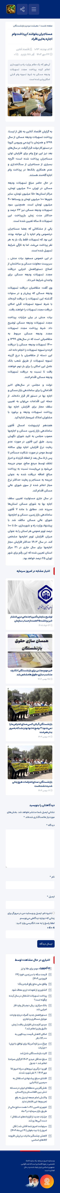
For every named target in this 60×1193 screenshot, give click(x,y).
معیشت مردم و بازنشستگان (25, 26)
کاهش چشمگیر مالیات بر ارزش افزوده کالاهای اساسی (27, 1138)
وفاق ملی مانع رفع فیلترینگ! (32, 984)
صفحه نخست (46, 26)
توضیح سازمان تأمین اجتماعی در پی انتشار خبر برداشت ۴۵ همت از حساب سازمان (31, 619)
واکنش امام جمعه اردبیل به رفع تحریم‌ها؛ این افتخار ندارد (31, 1099)
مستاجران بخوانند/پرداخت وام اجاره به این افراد (32, 36)
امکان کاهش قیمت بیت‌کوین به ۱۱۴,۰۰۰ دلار (31, 1036)
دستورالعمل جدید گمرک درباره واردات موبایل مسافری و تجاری (28, 1017)
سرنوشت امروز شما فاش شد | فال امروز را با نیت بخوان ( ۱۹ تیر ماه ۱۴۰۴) (29, 1128)
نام (52, 877)
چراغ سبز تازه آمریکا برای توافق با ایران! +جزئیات (28, 1046)
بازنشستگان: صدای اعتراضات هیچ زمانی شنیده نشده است (32, 784)
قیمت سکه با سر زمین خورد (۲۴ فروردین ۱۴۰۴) (31, 976)
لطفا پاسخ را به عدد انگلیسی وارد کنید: (35, 923)
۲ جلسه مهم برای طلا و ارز (34, 968)
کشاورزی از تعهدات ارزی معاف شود (29, 990)
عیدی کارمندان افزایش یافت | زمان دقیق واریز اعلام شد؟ (29, 1026)
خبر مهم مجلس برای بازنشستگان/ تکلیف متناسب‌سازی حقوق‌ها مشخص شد (31, 673)
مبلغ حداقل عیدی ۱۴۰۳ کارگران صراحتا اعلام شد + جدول (27, 1061)
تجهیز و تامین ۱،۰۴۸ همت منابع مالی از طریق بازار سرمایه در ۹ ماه (27, 1109)
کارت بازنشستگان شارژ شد (33, 1053)
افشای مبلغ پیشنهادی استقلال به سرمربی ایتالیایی (30, 1080)
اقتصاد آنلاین (22, 49)
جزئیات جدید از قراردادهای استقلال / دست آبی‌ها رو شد (28, 1118)
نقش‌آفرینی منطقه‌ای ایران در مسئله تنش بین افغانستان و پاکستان (28, 1090)
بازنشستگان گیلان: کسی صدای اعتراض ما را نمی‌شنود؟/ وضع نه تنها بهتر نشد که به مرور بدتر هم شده (30, 728)
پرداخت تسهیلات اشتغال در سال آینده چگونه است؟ (28, 998)
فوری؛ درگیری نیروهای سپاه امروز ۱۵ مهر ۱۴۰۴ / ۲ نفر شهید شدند (28, 1071)
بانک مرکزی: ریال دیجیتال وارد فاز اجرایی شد (30, 1007)
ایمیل (51, 896)
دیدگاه (50, 825)
